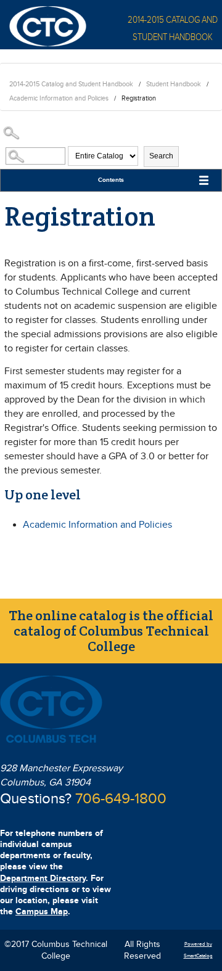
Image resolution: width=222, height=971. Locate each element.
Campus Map (41, 911)
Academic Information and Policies (59, 98)
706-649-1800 (120, 799)
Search (161, 156)
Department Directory (43, 878)
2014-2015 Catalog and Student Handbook (71, 84)
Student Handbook (173, 84)
